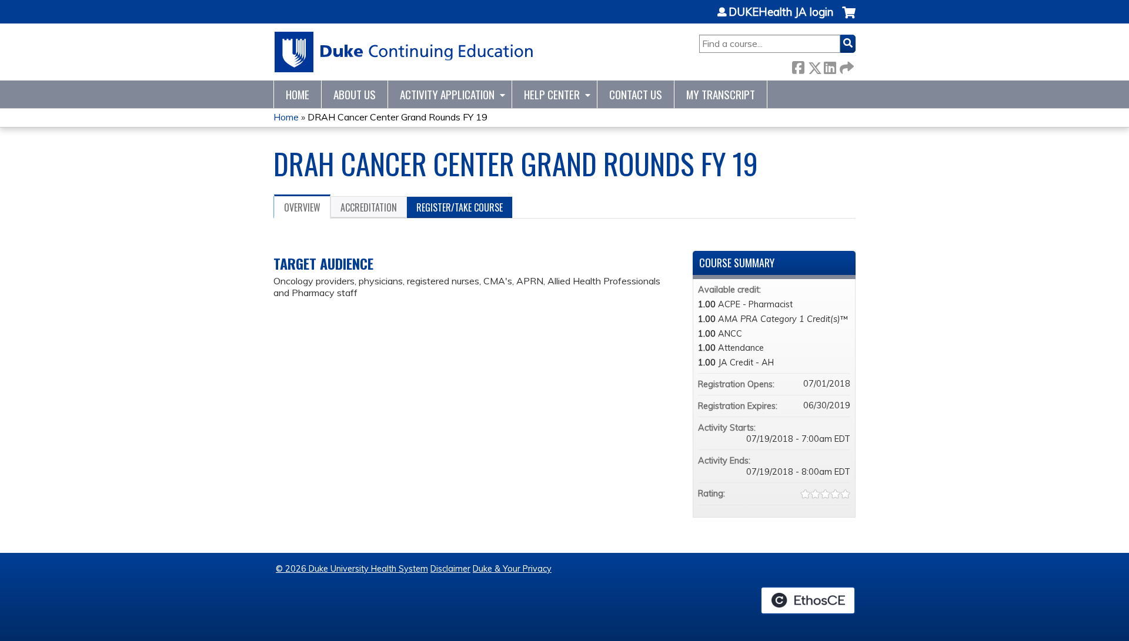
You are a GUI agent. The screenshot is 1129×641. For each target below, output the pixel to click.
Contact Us (635, 94)
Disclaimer (450, 568)
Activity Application (447, 94)
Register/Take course (459, 207)
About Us (354, 94)
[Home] (404, 52)
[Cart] (849, 18)
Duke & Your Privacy (512, 568)
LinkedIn (830, 65)
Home (297, 94)
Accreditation (368, 207)
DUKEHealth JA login (781, 12)
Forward (845, 65)
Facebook (798, 65)
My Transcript (720, 94)
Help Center (552, 94)
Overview (302, 207)
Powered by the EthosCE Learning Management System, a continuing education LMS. (808, 600)
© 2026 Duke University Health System (352, 568)
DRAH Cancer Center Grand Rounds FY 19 (397, 117)
